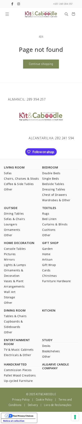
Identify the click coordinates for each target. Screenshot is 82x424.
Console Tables (15, 249)
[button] (7, 14)
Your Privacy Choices (23, 416)
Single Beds (50, 178)
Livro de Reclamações (57, 405)
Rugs (45, 213)
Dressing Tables (53, 189)
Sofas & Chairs (14, 219)
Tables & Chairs (15, 316)
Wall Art (10, 292)
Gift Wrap (49, 265)
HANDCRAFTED (15, 364)
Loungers (10, 224)
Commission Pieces (17, 370)
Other (8, 189)
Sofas (8, 173)
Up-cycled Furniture (18, 381)
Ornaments (12, 230)
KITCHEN (48, 310)
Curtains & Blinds (54, 224)
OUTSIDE (11, 208)
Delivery (33, 405)
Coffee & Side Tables (19, 184)
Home (46, 254)
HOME (8, 243)
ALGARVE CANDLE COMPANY (55, 366)
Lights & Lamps (15, 265)
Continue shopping (41, 64)
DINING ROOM (15, 310)
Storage (9, 297)
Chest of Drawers (54, 195)
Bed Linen (49, 219)
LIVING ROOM (14, 167)
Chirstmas (49, 276)
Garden (47, 249)
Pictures (10, 254)
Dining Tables (14, 213)
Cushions (49, 230)
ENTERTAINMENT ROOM (17, 342)
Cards (46, 270)
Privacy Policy (20, 399)
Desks (46, 346)
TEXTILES (49, 208)
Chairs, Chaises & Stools (21, 178)
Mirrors (9, 259)
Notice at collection (13, 421)
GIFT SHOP (50, 243)
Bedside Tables (53, 184)
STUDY (47, 340)
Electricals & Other (17, 355)
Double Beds (51, 173)
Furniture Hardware (56, 281)
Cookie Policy (44, 399)
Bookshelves (51, 351)
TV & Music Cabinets (18, 349)
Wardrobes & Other (56, 200)
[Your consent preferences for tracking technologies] (75, 417)
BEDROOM (50, 167)
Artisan (47, 259)
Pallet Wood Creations (20, 375)
